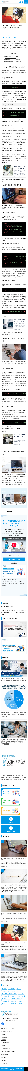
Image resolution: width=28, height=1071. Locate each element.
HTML (15, 37)
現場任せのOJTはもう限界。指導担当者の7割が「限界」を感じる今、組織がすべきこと (13, 715)
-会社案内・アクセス (6, 1057)
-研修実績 (3, 1040)
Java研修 (21, 993)
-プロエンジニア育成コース (8, 1028)
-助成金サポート (5, 1037)
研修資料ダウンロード (20, 1)
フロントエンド (7, 37)
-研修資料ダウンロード (7, 1048)
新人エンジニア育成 (12, 1003)
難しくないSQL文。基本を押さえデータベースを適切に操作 (13, 973)
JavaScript (5, 1001)
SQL (4, 1003)
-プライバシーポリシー (7, 1063)
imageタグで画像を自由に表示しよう (13, 61)
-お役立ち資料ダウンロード (8, 1051)
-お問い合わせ (4, 1054)
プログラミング (16, 991)
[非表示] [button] (15, 53)
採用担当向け (13, 1001)
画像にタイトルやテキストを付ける (12, 59)
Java (19, 988)
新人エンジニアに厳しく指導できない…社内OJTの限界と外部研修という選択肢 (14, 679)
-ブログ (3, 1045)
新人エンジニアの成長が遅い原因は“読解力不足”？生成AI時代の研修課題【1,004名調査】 (13, 742)
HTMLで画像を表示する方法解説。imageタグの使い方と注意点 (13, 943)
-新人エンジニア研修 (6, 1031)
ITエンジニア (12, 34)
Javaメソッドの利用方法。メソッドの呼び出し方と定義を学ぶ (13, 914)
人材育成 (21, 1003)
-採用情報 (3, 1060)
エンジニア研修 (20, 996)
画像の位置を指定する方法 (10, 58)
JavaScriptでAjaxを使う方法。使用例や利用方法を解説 (13, 885)
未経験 (5, 34)
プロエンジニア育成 (16, 998)
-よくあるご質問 (5, 1043)
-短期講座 (3, 1034)
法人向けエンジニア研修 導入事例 (9, 993)
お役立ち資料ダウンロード (22, 1)
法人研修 (5, 996)
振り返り (12, 996)
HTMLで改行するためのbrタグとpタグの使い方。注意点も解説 (14, 859)
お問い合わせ (18, 1)
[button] (26, 2)
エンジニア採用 (6, 991)
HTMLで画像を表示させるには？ (12, 56)
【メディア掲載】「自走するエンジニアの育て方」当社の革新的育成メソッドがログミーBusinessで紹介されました (13, 777)
